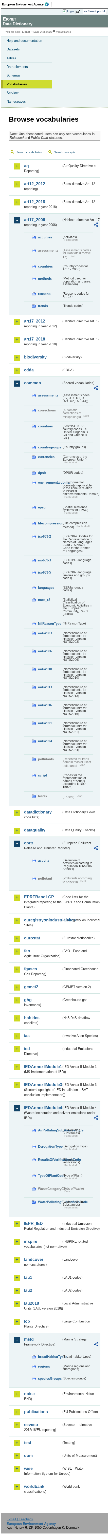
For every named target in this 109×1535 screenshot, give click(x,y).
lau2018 (31, 1303)
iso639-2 (44, 536)
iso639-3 (44, 560)
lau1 (28, 1277)
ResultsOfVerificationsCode (50, 1160)
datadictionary (38, 812)
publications (36, 1412)
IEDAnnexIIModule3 (42, 1085)
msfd (29, 1339)
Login (70, 11)
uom (28, 1455)
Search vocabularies (29, 152)
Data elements (17, 67)
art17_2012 (34, 321)
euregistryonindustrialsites (42, 920)
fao (27, 951)
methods (45, 278)
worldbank (34, 1486)
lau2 (28, 1290)
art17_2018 (34, 339)
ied (27, 1049)
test (27, 1443)
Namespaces (16, 101)
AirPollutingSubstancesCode (50, 1130)
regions (44, 1366)
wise (28, 1468)
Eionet (26, 31)
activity (43, 860)
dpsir (42, 473)
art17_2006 (34, 220)
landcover (33, 1259)
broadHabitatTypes (50, 1357)
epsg (42, 507)
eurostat (32, 938)
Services (13, 93)
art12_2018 (34, 202)
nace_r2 (44, 600)
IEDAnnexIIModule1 (42, 1067)
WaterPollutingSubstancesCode (50, 1202)
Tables (11, 58)
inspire (30, 1241)
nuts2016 (45, 705)
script (42, 775)
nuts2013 (45, 687)
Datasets (13, 49)
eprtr (28, 843)
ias (27, 1036)
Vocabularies (17, 84)
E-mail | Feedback (20, 1519)
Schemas (14, 75)
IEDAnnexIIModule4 (42, 1108)
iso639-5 (44, 572)
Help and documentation (24, 41)
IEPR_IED (33, 1223)
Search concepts (64, 152)
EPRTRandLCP (39, 897)
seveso (31, 1425)
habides (32, 1018)
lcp (27, 1321)
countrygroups (49, 447)
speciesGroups (50, 1378)
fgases (30, 969)
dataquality (34, 830)
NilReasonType (49, 624)
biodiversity (35, 357)
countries (45, 266)
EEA (27, 4)
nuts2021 (45, 723)
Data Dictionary (42, 31)
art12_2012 (34, 184)
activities (45, 237)
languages (46, 588)
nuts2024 (45, 741)
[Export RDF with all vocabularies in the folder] (96, 225)
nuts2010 (45, 669)
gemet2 (31, 987)
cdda (29, 370)
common (32, 383)
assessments (48, 395)
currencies (46, 457)
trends (43, 306)
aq (26, 166)
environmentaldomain (50, 482)
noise (29, 1394)
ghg (28, 1000)
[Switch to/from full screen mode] (79, 11)
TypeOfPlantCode (50, 1176)
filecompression (50, 523)
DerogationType (50, 1146)
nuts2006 (45, 651)
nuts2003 (45, 633)
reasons (44, 294)
